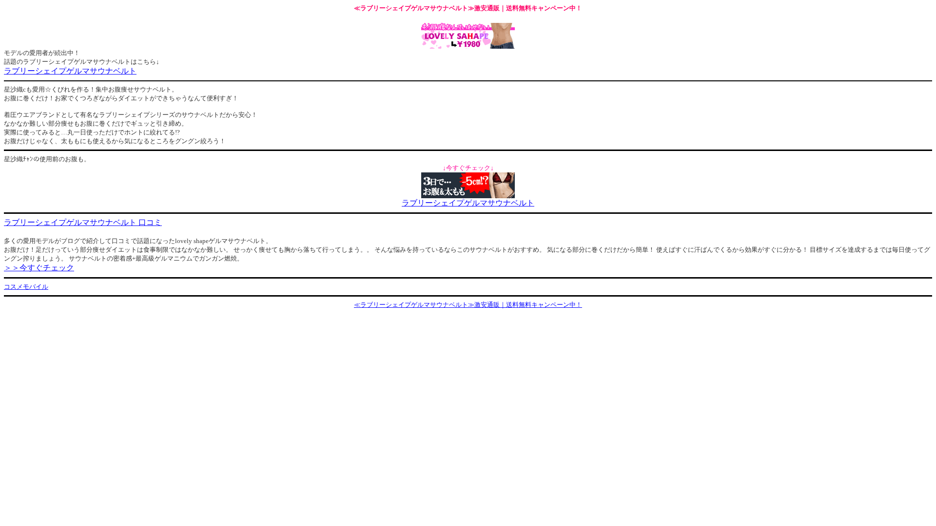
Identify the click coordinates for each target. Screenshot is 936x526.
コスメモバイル (26, 286)
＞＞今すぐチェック (39, 267)
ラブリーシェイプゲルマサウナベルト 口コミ (83, 222)
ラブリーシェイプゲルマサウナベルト (70, 71)
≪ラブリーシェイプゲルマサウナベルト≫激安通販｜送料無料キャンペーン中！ (468, 304)
